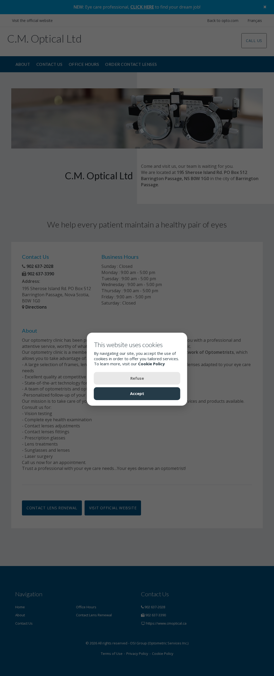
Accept (137, 393)
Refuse (137, 378)
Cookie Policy (151, 363)
